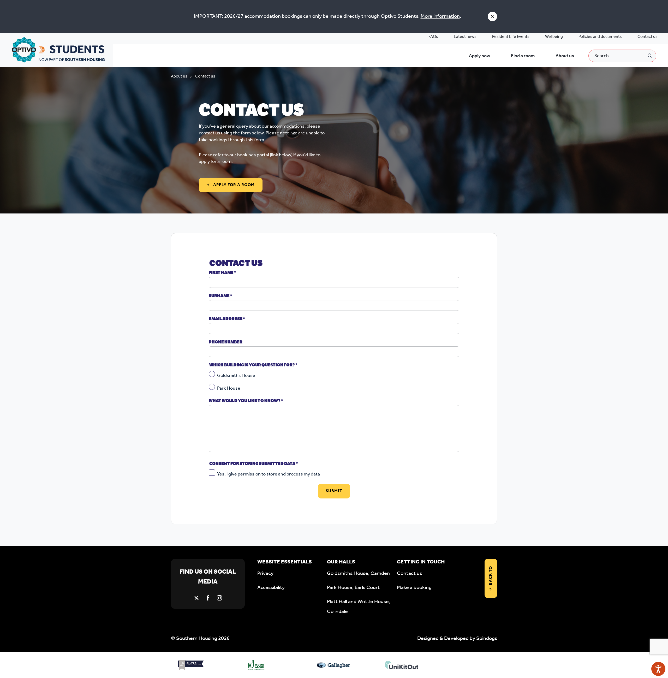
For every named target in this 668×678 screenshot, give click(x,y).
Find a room (523, 55)
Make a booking (414, 588)
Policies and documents (600, 37)
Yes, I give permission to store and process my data (268, 474)
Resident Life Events (510, 37)
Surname (220, 296)
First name (222, 272)
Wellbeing (554, 37)
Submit (334, 491)
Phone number (225, 342)
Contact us (647, 37)
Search (650, 56)
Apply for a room (233, 185)
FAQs (433, 37)
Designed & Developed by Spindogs (457, 639)
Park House (228, 388)
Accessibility (271, 588)
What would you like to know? (246, 400)
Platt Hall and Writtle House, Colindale (358, 607)
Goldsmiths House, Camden (358, 574)
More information (440, 16)
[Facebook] (208, 597)
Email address (227, 319)
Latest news (465, 37)
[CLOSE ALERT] (492, 16)
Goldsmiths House (236, 375)
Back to (491, 575)
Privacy (265, 574)
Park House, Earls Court (353, 588)
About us (565, 55)
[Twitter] (196, 597)
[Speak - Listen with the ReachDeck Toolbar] (658, 669)
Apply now (479, 55)
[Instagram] (219, 597)
